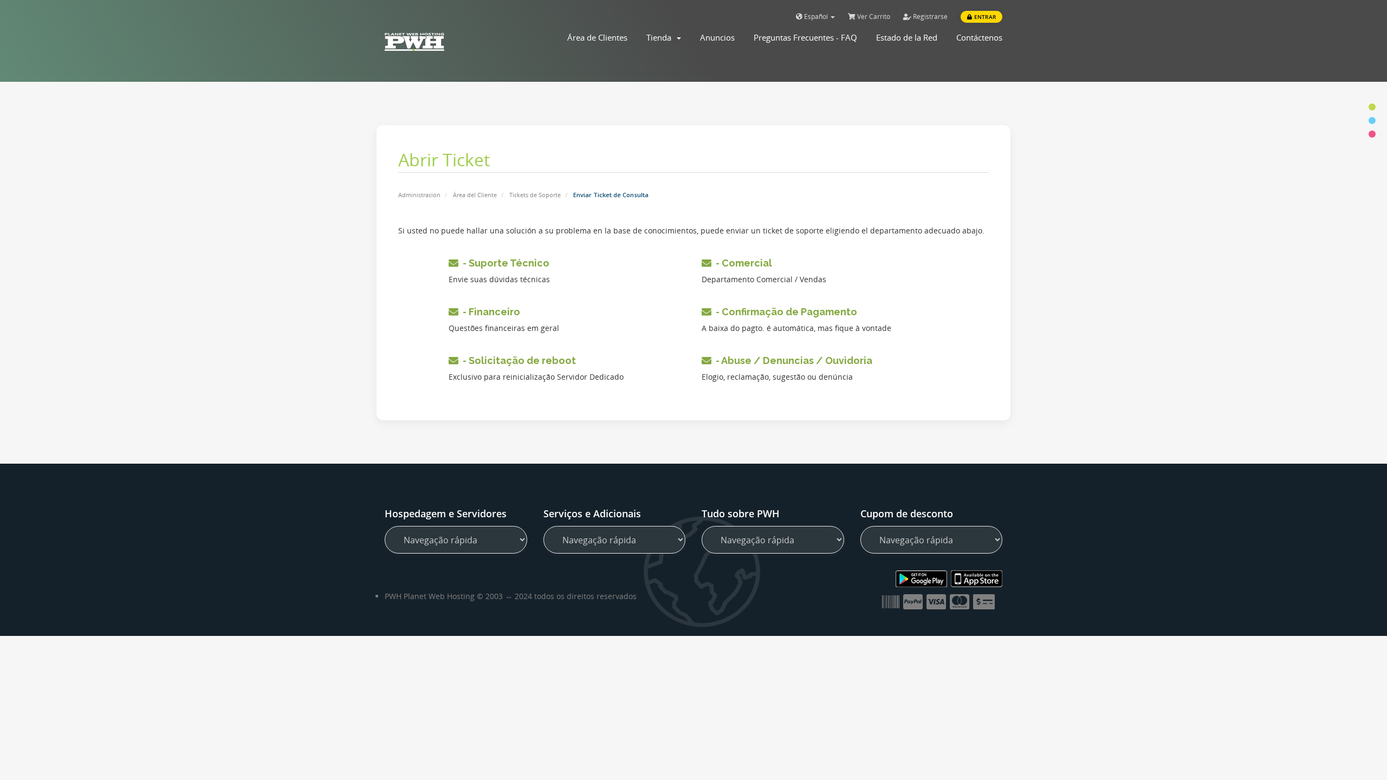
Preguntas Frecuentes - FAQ (805, 37)
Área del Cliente (475, 195)
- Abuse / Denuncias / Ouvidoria (791, 360)
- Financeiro (489, 311)
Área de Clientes (597, 37)
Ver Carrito (872, 16)
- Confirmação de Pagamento (784, 311)
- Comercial (741, 263)
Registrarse (929, 16)
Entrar (984, 17)
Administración (419, 195)
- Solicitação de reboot (517, 360)
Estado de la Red (906, 37)
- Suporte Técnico (503, 263)
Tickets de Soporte (535, 195)
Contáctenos (979, 37)
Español (815, 16)
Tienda (661, 37)
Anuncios (717, 37)
